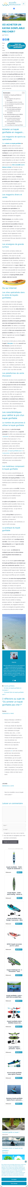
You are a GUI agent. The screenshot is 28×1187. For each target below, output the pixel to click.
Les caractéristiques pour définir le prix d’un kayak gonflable (13, 115)
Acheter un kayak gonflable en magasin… (13, 96)
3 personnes (5, 453)
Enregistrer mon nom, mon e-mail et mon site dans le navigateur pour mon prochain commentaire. (14, 835)
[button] (26, 1161)
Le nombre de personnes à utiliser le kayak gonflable (14, 119)
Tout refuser (14, 1183)
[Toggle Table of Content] (22, 93)
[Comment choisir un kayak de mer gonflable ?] (13, 1141)
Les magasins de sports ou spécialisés (13, 99)
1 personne (5, 436)
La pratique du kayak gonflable (15, 125)
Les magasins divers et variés (14, 102)
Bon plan (10, 343)
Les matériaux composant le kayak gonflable (14, 122)
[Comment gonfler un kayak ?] (13, 1124)
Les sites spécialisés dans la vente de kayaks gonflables (14, 108)
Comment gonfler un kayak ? (10, 1132)
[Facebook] (13, 680)
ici (6, 369)
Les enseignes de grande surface (15, 104)
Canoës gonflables (9, 686)
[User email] (15, 680)
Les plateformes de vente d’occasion (13, 111)
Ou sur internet (8, 105)
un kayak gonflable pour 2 (15, 450)
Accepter (14, 1179)
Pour (11, 143)
